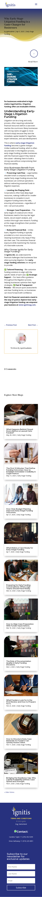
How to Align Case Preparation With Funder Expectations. (20, 625)
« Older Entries (9, 792)
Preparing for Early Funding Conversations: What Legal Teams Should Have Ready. (18, 587)
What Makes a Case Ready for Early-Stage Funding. (19, 549)
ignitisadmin (10, 31)
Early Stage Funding (24, 435)
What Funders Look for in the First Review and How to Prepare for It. (21, 702)
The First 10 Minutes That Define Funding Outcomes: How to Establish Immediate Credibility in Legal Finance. (21, 471)
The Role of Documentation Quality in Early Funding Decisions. (18, 663)
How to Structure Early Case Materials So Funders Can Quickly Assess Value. (19, 741)
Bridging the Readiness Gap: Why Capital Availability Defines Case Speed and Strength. (21, 779)
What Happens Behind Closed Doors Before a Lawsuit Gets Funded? (19, 431)
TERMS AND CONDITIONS (21, 818)
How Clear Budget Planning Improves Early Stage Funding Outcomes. (19, 510)
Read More (33, 61)
